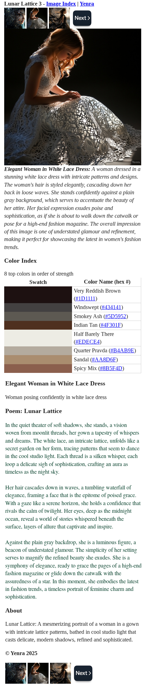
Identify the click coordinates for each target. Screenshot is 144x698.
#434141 (111, 307)
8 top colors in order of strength (38, 274)
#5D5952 (115, 316)
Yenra (87, 4)
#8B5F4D (111, 368)
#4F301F (111, 325)
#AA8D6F (104, 359)
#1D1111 (85, 298)
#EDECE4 (87, 342)
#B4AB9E (122, 350)
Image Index (61, 4)
